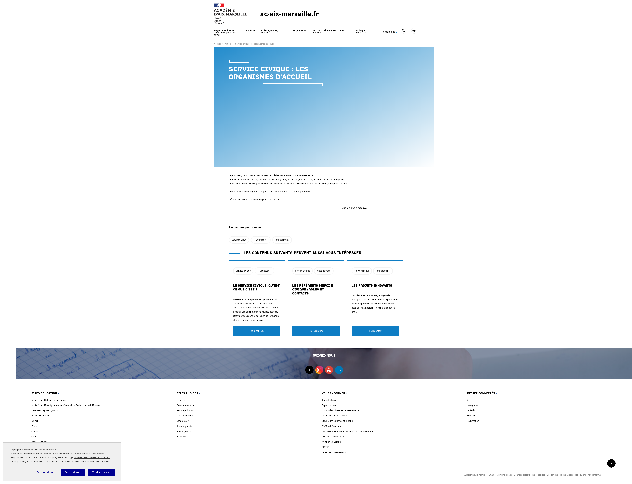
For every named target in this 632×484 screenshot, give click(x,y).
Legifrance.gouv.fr (186, 415)
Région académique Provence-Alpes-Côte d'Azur (224, 32)
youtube (329, 370)
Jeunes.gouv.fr (184, 426)
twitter (309, 370)
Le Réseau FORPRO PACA (335, 452)
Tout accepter (101, 472)
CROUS (325, 447)
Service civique (239, 239)
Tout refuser (73, 472)
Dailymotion (473, 420)
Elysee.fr (181, 399)
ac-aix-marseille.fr (289, 14)
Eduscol (35, 426)
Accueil (217, 43)
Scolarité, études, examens (269, 31)
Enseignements (298, 30)
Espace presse (329, 405)
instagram (319, 370)
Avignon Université (331, 441)
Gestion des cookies (556, 474)
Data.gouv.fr (183, 420)
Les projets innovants (372, 286)
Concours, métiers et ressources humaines (328, 31)
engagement (282, 239)
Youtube (471, 415)
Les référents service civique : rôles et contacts (312, 289)
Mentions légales (504, 474)
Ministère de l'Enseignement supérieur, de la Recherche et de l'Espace (66, 405)
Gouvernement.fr (185, 405)
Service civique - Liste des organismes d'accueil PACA (260, 199)
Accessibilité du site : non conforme (584, 474)
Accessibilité (414, 31)
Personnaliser (44, 472)
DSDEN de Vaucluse (332, 426)
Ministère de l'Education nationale (48, 399)
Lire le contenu (256, 330)
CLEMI (34, 431)
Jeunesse (261, 239)
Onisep (35, 420)
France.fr (181, 436)
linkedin (339, 370)
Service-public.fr (185, 410)
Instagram (472, 405)
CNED (34, 436)
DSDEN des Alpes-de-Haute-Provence (340, 410)
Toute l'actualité (330, 399)
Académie (250, 30)
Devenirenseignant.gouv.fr (44, 410)
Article (228, 43)
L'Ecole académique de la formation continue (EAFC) (348, 431)
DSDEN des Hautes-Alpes (334, 415)
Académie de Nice (40, 415)
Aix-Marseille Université (333, 436)
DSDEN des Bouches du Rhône (337, 420)
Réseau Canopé (39, 441)
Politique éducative (361, 31)
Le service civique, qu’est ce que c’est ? (256, 287)
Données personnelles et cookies (92, 457)
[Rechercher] (403, 32)
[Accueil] (230, 13)
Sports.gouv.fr (184, 431)
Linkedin (471, 410)
